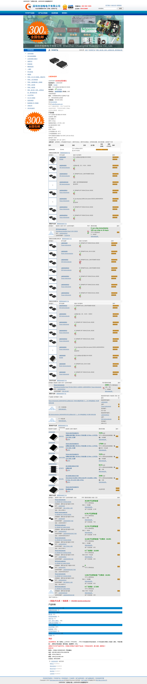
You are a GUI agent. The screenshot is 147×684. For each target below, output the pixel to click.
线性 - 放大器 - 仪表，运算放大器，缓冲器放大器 (109, 50)
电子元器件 (84, 680)
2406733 (61, 436)
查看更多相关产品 (65, 153)
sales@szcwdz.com (57, 104)
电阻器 (29, 74)
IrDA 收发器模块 (32, 56)
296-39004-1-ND (68, 582)
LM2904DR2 (62, 567)
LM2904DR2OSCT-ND (69, 569)
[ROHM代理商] (28, 10)
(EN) (68, 439)
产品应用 (71, 678)
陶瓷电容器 (31, 66)
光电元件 (30, 105)
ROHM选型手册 (100, 678)
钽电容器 (30, 64)
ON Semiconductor (65, 167)
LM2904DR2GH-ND (68, 595)
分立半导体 (31, 95)
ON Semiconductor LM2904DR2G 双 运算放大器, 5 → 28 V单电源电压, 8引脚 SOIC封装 (72, 414)
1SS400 (52, 673)
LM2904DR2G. (53, 464)
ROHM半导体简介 (48, 678)
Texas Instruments (64, 192)
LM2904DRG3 (62, 544)
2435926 (61, 447)
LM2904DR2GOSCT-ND (70, 533)
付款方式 (113, 5)
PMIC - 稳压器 (31, 87)
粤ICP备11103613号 (101, 680)
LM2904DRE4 (62, 557)
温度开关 (30, 61)
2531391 (61, 479)
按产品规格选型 (90, 678)
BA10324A (53, 666)
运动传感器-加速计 (33, 58)
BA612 (52, 663)
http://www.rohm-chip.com (57, 680)
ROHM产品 (92, 50)
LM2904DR (104, 402)
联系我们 (119, 5)
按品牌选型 (55, 13)
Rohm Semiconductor (67, 253)
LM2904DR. (52, 485)
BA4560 (52, 671)
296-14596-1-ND (68, 508)
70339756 (67, 235)
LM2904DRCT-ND (68, 521)
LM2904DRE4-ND (68, 559)
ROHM (55, 85)
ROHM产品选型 (29, 13)
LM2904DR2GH (62, 593)
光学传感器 (31, 53)
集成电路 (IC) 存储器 (33, 103)
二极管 (29, 69)
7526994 (61, 489)
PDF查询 (59, 89)
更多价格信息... (95, 236)
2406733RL (62, 457)
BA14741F (53, 668)
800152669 (54, 102)
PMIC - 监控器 (31, 85)
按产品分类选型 (43, 13)
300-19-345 (65, 391)
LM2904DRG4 (61, 389)
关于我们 (108, 5)
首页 (86, 50)
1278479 (61, 468)
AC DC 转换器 (31, 98)
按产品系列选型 (80, 678)
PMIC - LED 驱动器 (33, 79)
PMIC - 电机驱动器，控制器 (35, 82)
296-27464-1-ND (68, 546)
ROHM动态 (65, 678)
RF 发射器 (30, 71)
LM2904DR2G (63, 233)
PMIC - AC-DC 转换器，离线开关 (36, 77)
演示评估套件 (31, 108)
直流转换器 (31, 100)
